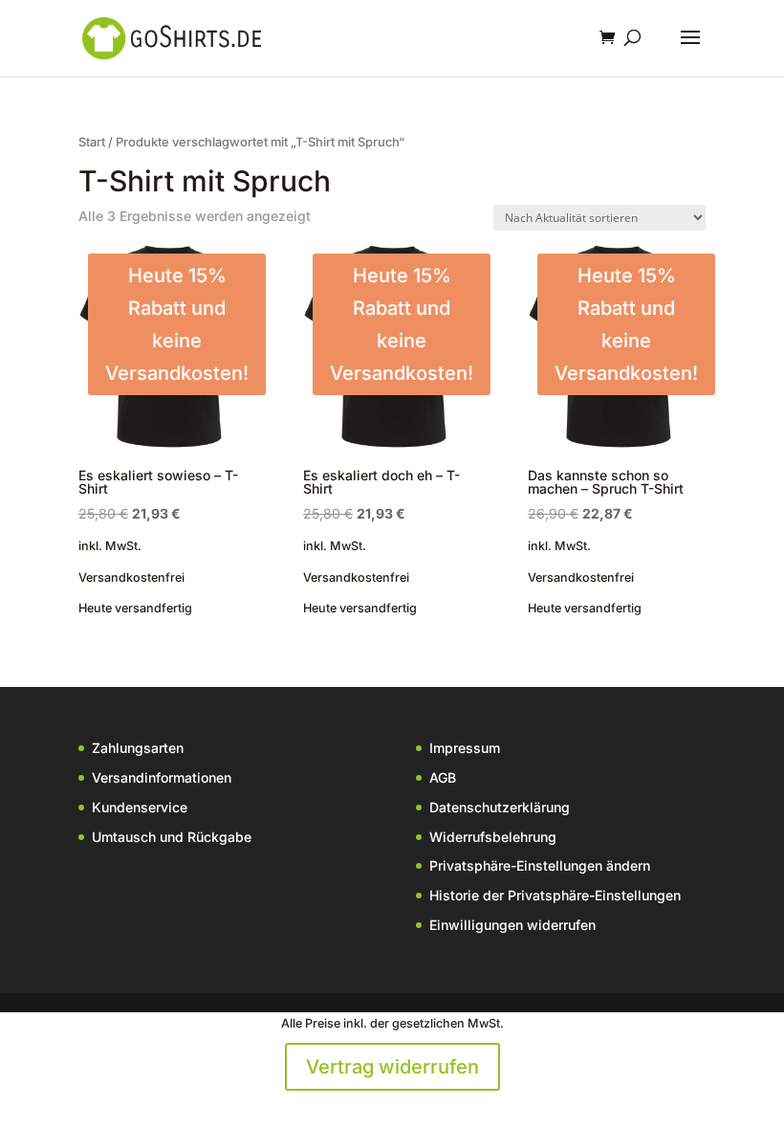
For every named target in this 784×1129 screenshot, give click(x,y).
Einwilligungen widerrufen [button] (512, 925)
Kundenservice (139, 807)
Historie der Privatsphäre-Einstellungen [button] (555, 895)
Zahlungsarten (138, 748)
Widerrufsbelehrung (492, 837)
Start (91, 142)
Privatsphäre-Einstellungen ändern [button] (539, 865)
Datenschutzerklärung (499, 807)
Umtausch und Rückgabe (171, 837)
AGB (442, 777)
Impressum (464, 748)
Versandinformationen (161, 777)
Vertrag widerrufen (392, 1066)
